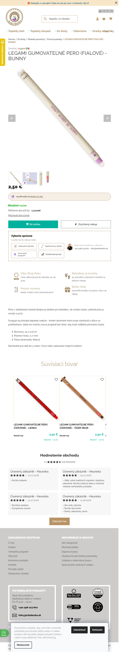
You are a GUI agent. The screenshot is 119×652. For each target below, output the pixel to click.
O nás (11, 542)
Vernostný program (18, 551)
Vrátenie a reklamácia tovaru (76, 560)
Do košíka (34, 224)
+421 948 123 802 (81, 248)
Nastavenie (23, 645)
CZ (104, 11)
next (108, 408)
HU (111, 11)
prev (10, 408)
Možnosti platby (70, 547)
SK (100, 11)
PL (108, 11)
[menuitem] (16, 31)
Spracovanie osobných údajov (77, 564)
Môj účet (12, 556)
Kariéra (12, 547)
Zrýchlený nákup (87, 224)
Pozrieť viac (19, 436)
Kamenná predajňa (18, 560)
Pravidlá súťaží (15, 569)
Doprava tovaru (70, 551)
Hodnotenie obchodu (59, 455)
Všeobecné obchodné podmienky (79, 556)
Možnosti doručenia (18, 215)
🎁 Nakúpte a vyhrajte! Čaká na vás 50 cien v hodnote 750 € (58, 3)
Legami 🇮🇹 (23, 48)
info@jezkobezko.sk (99, 248)
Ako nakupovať (69, 542)
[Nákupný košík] (111, 19)
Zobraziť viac (59, 521)
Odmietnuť (79, 629)
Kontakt (12, 564)
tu (55, 637)
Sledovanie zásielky (18, 573)
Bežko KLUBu (37, 196)
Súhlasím (97, 629)
